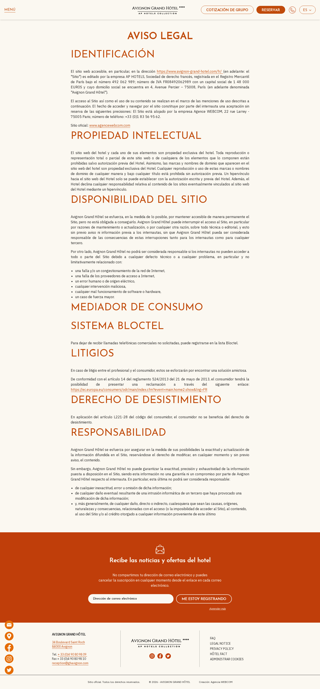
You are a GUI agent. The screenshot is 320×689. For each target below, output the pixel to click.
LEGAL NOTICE (220, 643)
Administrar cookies (227, 659)
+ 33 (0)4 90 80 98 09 (72, 654)
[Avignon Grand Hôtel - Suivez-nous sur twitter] (9, 670)
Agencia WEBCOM (221, 682)
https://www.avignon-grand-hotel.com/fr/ (190, 71)
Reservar (271, 10)
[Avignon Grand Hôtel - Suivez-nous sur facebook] (9, 647)
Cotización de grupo (227, 10)
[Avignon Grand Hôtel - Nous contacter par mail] (9, 625)
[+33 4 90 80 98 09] (292, 10)
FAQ (213, 638)
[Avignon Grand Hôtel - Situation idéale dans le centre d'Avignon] (9, 636)
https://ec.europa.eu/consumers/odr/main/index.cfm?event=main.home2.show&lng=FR (139, 389)
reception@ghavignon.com (70, 663)
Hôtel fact (218, 654)
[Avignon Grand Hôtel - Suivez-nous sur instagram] (9, 659)
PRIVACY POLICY (222, 649)
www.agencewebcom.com (109, 125)
